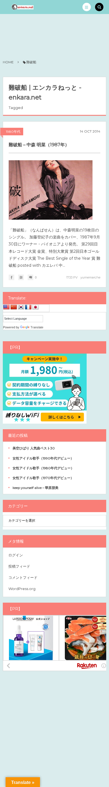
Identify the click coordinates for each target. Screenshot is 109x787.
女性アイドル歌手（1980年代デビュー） (43, 468)
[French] (28, 307)
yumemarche (90, 277)
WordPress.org (21, 588)
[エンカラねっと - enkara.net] (22, 7)
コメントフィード (22, 577)
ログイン (15, 555)
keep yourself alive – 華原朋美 (35, 488)
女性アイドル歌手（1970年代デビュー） (43, 478)
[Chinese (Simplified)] (13, 307)
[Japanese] (35, 307)
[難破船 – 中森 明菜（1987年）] (51, 190)
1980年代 (13, 131)
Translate (36, 327)
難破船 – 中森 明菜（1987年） (39, 144)
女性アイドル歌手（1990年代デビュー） (43, 458)
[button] (86, 7)
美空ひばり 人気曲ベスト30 (34, 448)
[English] (6, 307)
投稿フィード (19, 566)
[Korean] (21, 307)
